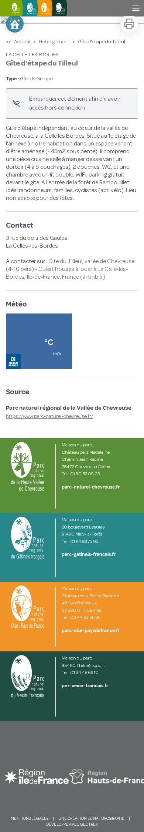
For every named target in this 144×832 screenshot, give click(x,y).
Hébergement (54, 42)
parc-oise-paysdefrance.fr (91, 631)
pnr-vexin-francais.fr (85, 686)
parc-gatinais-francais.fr (89, 554)
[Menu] (135, 8)
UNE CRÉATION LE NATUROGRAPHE (91, 819)
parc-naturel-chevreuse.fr (91, 487)
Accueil (22, 42)
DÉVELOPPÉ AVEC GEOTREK (72, 824)
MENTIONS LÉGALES (29, 819)
